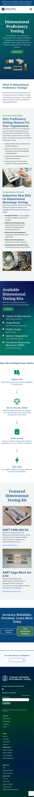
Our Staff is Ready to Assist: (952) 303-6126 (13, 686)
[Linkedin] (2, 689)
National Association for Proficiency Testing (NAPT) (17, 709)
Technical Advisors (8, 773)
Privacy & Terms (5, 711)
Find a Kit (8, 309)
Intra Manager (7, 721)
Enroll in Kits (6, 781)
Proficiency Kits (7, 718)
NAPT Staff (5, 739)
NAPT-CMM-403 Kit (15, 530)
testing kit (12, 382)
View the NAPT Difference (10, 545)
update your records (9, 4)
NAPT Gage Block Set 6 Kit (17, 574)
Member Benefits (7, 752)
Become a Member (8, 750)
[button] (31, 9)
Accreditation (6, 741)
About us (5, 736)
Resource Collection (8, 770)
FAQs (4, 767)
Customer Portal (7, 787)
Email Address (6, 697)
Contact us (5, 744)
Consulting (6, 724)
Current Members (7, 755)
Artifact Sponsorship (8, 758)
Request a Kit (17, 52)
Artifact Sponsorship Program (11, 789)
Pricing (5, 727)
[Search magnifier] (24, 660)
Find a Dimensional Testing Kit (11, 591)
